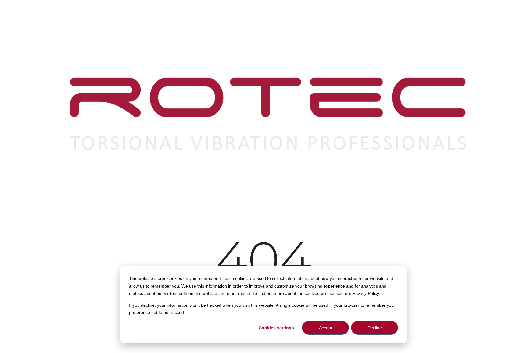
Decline (374, 327)
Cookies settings (276, 327)
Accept (325, 327)
